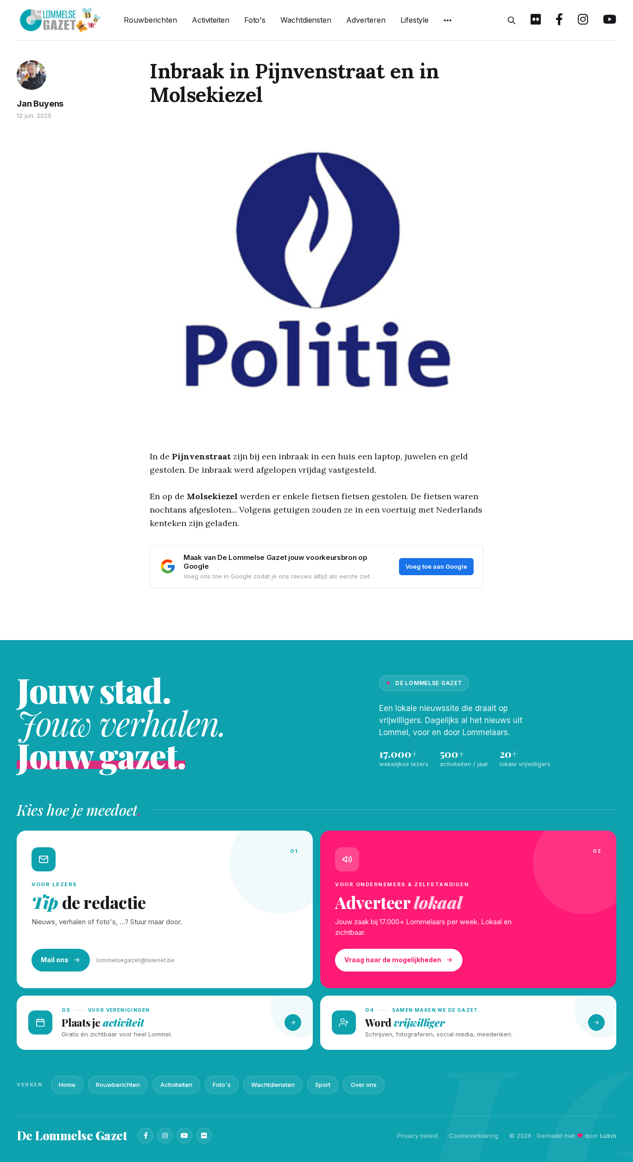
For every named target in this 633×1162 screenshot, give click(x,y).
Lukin (608, 1135)
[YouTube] (184, 1135)
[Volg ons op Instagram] (583, 20)
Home (67, 1084)
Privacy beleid (417, 1135)
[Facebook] (145, 1135)
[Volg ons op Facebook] (559, 20)
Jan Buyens (40, 103)
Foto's (255, 20)
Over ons (364, 1084)
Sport (322, 1084)
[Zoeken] (512, 20)
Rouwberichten (150, 20)
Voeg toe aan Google (436, 566)
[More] (448, 20)
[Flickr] (204, 1135)
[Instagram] (165, 1135)
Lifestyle (414, 20)
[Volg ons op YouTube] (609, 20)
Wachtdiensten (305, 20)
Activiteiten (210, 20)
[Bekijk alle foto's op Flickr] (536, 20)
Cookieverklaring (473, 1135)
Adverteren (366, 20)
